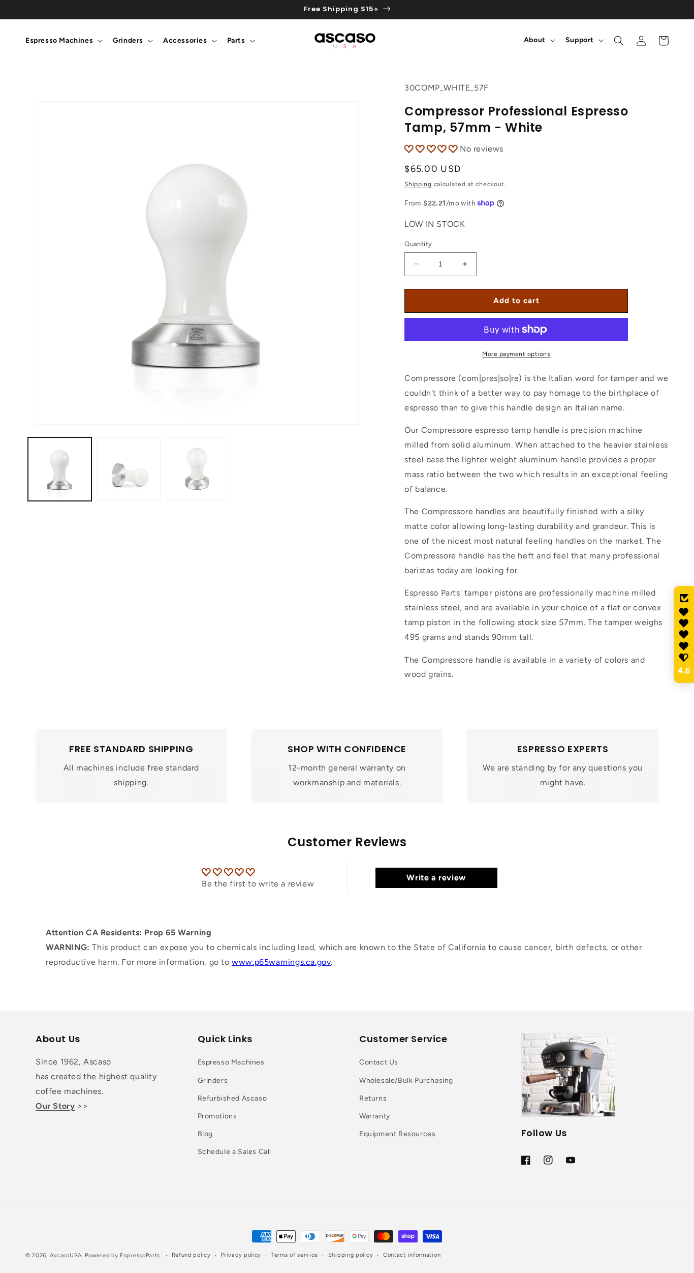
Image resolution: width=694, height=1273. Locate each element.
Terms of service (294, 1255)
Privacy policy (240, 1255)
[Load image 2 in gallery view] (128, 469)
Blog (205, 1134)
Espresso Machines (231, 1062)
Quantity (418, 244)
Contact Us (378, 1062)
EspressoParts (140, 1255)
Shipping (418, 184)
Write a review (435, 877)
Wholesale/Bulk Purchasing (406, 1080)
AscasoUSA (66, 1255)
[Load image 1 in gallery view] (59, 469)
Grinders (213, 1080)
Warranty (374, 1116)
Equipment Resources (397, 1134)
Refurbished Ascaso (232, 1098)
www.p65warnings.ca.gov (281, 962)
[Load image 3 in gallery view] (197, 469)
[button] (63, 40)
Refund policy (191, 1255)
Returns (373, 1098)
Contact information (411, 1255)
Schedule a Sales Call (235, 1151)
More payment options (516, 354)
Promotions (217, 1116)
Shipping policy (350, 1255)
